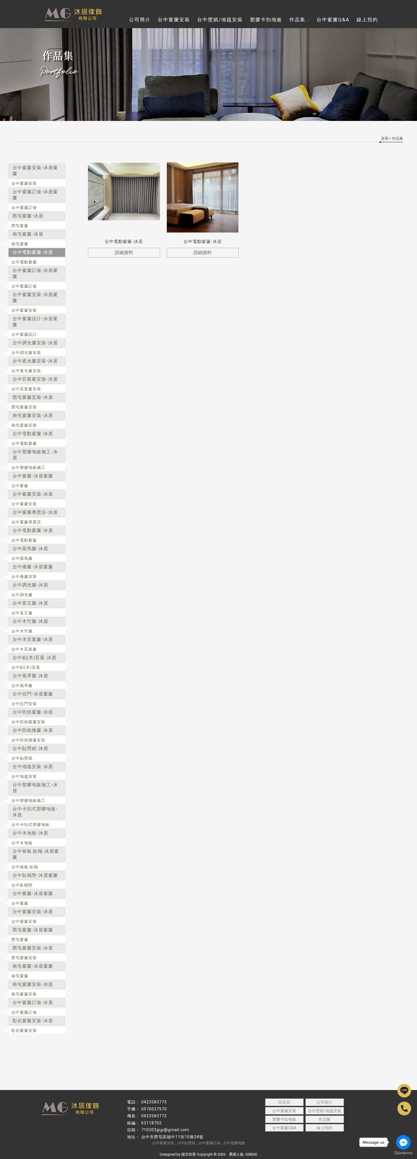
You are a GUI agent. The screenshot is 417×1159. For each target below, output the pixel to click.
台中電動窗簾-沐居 (32, 252)
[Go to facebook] (403, 1142)
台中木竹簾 (22, 631)
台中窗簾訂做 (24, 207)
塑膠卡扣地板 (266, 19)
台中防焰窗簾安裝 (28, 722)
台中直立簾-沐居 (30, 603)
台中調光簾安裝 (26, 352)
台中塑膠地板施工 (28, 467)
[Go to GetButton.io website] (403, 1153)
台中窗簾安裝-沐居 (32, 494)
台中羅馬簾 (22, 558)
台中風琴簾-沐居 (30, 675)
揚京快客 (188, 1154)
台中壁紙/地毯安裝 (220, 19)
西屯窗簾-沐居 (27, 216)
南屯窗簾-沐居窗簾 (32, 966)
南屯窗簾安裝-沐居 (32, 415)
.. (227, 1154)
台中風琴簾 (22, 685)
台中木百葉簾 (24, 649)
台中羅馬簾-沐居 (30, 548)
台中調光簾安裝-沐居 (35, 342)
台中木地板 (22, 843)
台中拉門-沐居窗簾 (32, 694)
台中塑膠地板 (234, 1143)
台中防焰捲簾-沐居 (32, 730)
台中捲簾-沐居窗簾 (32, 566)
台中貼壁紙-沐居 (30, 748)
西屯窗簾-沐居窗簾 (32, 929)
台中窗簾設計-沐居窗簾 (35, 321)
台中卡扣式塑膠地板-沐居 (35, 812)
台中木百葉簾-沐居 (32, 639)
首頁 (384, 138)
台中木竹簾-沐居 (30, 621)
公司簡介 (140, 19)
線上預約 (367, 19)
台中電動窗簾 (24, 262)
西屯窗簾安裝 (24, 407)
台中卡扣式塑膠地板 (30, 824)
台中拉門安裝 (24, 703)
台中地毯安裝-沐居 (32, 766)
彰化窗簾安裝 (24, 1030)
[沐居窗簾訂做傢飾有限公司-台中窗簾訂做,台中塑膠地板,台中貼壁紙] (69, 14)
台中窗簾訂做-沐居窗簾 (35, 194)
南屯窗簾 (19, 244)
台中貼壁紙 (22, 758)
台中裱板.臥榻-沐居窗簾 (35, 854)
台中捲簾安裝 (24, 576)
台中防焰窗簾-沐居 (32, 712)
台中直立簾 (22, 613)
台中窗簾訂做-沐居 (32, 1002)
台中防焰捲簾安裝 (28, 740)
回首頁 (284, 1102)
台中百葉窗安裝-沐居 (35, 379)
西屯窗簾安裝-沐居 (32, 397)
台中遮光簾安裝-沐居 (35, 361)
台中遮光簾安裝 (26, 370)
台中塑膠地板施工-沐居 (35, 454)
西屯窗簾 (19, 225)
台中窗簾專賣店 (26, 522)
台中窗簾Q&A (333, 19)
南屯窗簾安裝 (24, 425)
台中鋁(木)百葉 (25, 667)
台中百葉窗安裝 (26, 389)
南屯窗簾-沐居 (27, 234)
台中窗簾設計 (24, 334)
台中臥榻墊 (22, 885)
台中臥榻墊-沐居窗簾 (35, 875)
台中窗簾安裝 (174, 19)
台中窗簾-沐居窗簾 (32, 476)
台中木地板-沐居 (30, 833)
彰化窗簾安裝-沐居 (32, 1020)
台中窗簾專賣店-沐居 (35, 512)
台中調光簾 (22, 594)
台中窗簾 (19, 485)
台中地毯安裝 (24, 776)
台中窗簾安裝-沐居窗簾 (35, 170)
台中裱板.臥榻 (24, 867)
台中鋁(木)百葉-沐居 (34, 657)
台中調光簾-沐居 (30, 585)
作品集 (297, 19)
